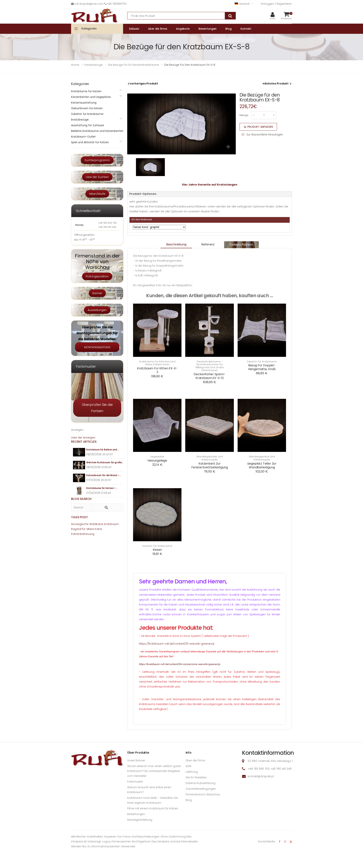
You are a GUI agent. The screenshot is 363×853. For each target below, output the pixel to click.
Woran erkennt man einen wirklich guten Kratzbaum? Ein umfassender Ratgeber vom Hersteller (154, 771)
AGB (188, 766)
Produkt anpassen (260, 127)
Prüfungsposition (97, 276)
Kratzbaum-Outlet (83, 136)
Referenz (208, 244)
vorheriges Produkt (144, 83)
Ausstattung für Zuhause (87, 125)
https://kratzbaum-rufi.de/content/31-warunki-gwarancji (176, 644)
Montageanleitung (139, 820)
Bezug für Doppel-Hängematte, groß (262, 367)
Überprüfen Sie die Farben (97, 407)
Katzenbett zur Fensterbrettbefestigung (209, 465)
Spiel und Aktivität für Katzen (90, 142)
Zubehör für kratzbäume (262, 361)
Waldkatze (96, 524)
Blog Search (81, 499)
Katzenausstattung (83, 102)
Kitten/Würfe (97, 194)
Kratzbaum (111, 524)
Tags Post (79, 517)
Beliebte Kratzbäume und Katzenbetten (97, 131)
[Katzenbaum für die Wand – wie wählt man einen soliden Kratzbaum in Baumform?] (79, 478)
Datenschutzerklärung (200, 783)
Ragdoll (76, 529)
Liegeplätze (157, 456)
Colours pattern (241, 244)
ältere (90, 529)
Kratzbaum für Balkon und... (102, 449)
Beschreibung (176, 244)
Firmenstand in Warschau (203, 794)
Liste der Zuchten (97, 177)
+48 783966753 (116, 4)
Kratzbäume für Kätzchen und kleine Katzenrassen (157, 363)
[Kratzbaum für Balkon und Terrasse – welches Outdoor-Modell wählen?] (79, 452)
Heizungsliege (157, 460)
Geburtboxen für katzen (87, 108)
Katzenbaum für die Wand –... (103, 475)
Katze (98, 529)
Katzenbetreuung (82, 534)
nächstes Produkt (276, 83)
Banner (97, 293)
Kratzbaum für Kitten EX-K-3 (157, 370)
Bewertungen (136, 814)
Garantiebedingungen (201, 789)
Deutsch (244, 4)
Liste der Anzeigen (83, 437)
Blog (189, 800)
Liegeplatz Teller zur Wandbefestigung (262, 465)
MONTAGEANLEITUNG (97, 347)
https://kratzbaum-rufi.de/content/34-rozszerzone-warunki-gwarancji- (180, 664)
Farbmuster (135, 781)
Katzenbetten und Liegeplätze (91, 97)
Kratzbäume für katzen (86, 91)
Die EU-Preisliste (196, 777)
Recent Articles (84, 441)
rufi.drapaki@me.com (89, 4)
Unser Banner (136, 760)
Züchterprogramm (97, 160)
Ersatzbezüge (80, 119)
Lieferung (192, 772)
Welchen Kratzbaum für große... (104, 462)
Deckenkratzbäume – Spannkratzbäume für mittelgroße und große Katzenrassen (209, 366)
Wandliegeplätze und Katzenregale (209, 458)
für (83, 529)
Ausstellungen (97, 310)
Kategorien (89, 28)
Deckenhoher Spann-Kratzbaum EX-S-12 (209, 376)
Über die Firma (195, 760)
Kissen (157, 550)
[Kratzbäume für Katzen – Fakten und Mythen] (79, 490)
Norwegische (79, 524)
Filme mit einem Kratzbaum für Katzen (152, 808)
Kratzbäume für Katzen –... (101, 488)
